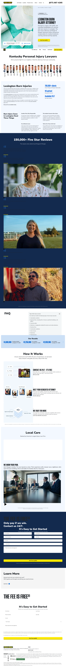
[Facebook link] (8, 656)
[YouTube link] (8, 658)
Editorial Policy (38, 651)
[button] (7, 303)
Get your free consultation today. (10, 104)
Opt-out (34, 651)
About (36, 2)
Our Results (19, 2)
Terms (16, 557)
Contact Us (37, 648)
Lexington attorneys (9, 94)
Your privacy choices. (21, 659)
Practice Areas (30, 2)
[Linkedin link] (8, 660)
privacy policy (25, 557)
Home (39, 7)
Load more (6, 583)
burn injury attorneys (11, 101)
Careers (33, 648)
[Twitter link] (8, 655)
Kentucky (46, 7)
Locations (24, 2)
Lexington (49, 7)
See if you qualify (44, 40)
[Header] (8, 2)
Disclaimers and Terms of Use (27, 665)
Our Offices (42, 7)
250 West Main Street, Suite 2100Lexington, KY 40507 (13, 43)
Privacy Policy (21, 665)
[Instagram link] (8, 659)
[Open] (43, 2)
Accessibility (30, 651)
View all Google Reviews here (43, 14)
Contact (40, 2)
